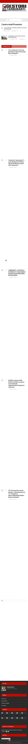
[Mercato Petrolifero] (2, 28)
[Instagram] (18, 1)
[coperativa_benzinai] (14, 632)
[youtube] (10, 1)
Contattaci (3, 698)
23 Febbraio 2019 (13, 39)
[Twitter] (15, 1)
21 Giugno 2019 (6, 31)
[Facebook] (12, 1)
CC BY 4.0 (3, 731)
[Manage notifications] (9, 740)
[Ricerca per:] (14, 20)
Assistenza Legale (5, 703)
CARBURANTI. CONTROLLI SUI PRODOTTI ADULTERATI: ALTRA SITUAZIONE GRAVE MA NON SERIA (17, 272)
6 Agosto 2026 (12, 277)
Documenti (3, 705)
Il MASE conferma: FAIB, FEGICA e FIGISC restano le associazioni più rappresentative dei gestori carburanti (16, 384)
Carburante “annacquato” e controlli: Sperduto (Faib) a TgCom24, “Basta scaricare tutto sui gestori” (16, 162)
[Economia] (4, 37)
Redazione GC (15, 31)
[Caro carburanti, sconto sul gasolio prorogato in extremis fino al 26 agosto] (4, 102)
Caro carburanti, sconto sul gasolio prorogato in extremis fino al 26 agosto (17, 51)
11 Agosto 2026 (13, 167)
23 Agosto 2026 (13, 55)
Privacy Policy (4, 701)
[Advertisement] (14, 14)
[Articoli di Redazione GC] (3, 690)
